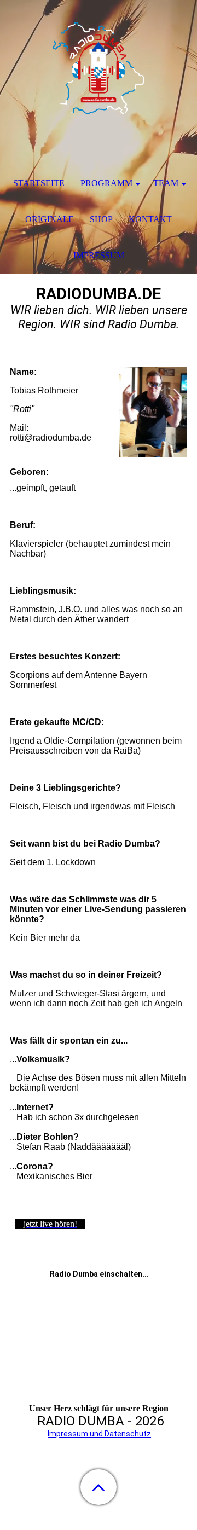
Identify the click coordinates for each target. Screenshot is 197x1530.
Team (165, 183)
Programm (106, 183)
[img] (98, 68)
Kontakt (150, 219)
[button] (98, 1487)
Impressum (98, 255)
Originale (49, 219)
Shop (101, 219)
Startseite (39, 183)
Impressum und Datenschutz (99, 1433)
